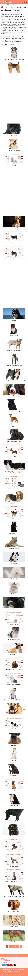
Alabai (14, 165)
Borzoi (14, 760)
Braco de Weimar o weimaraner (14, 881)
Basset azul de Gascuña (14, 488)
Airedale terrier (14, 74)
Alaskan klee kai (14, 243)
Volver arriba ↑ (14, 956)
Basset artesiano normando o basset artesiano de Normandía (14, 472)
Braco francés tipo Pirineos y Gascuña (14, 896)
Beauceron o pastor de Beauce (14, 533)
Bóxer (14, 790)
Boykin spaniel (14, 836)
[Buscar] (26, 2)
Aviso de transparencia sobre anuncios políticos (11, 974)
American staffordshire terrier (14, 365)
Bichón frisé (14, 594)
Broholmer (14, 942)
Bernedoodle (14, 563)
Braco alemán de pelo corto (14, 851)
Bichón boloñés (14, 579)
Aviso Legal (4, 971)
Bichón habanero (14, 609)
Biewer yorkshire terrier (14, 639)
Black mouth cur (14, 654)
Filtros (5, 45)
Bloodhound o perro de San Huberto (14, 669)
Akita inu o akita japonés (14, 150)
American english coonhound (14, 350)
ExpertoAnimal (4, 5)
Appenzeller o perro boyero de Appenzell (14, 381)
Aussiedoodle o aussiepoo (14, 396)
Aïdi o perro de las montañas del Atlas (14, 59)
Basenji (14, 456)
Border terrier (14, 745)
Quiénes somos (21, 969)
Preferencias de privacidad (7, 973)
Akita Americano (14, 135)
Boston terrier (14, 775)
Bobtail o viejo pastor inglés (14, 684)
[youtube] (9, 965)
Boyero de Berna (14, 805)
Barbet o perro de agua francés (14, 441)
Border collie (14, 730)
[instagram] (6, 965)
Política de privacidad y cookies (14, 971)
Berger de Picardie (14, 548)
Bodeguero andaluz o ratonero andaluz (14, 700)
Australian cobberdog (14, 411)
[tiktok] (15, 965)
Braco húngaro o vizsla (14, 911)
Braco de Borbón (14, 866)
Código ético (24, 974)
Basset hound (14, 503)
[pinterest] (12, 965)
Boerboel (14, 715)
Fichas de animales (10, 5)
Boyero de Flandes (14, 821)
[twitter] (3, 965)
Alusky (14, 320)
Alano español (14, 228)
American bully (14, 335)
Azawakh (14, 426)
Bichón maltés (14, 624)
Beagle (14, 518)
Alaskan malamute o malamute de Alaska (14, 258)
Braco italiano (14, 926)
